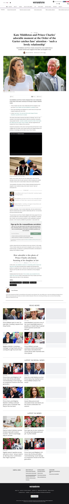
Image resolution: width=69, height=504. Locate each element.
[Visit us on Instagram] (66, 1)
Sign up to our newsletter (54, 474)
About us (17, 490)
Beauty (15, 6)
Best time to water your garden (25, 9)
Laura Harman (30, 52)
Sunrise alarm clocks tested (31, 473)
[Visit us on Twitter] (65, 1)
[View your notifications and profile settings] (10, 3)
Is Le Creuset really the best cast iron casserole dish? (31, 475)
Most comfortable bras (42, 477)
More (60, 6)
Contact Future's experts (25, 490)
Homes (20, 6)
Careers (27, 492)
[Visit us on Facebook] (63, 1)
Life (35, 6)
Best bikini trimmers (41, 471)
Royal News (40, 6)
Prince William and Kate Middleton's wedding (25, 107)
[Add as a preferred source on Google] (34, 496)
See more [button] (26, 262)
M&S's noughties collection (50, 9)
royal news (16, 113)
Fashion (10, 6)
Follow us (34, 96)
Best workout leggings (42, 475)
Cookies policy (22, 492)
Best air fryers (40, 473)
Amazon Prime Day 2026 (11, 9)
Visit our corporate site (49, 500)
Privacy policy (51, 490)
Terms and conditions (42, 490)
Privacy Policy (36, 239)
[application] (26, 144)
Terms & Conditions (29, 239)
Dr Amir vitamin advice (38, 9)
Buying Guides (48, 6)
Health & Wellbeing (28, 6)
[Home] (6, 6)
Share (12, 96)
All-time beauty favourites (30, 471)
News (45, 52)
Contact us (34, 490)
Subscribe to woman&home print (54, 472)
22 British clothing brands (30, 477)
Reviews (55, 6)
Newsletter (40, 96)
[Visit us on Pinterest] (68, 1)
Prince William (33, 282)
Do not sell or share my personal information (40, 492)
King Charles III (26, 282)
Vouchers (27, 479)
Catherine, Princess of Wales (15, 282)
